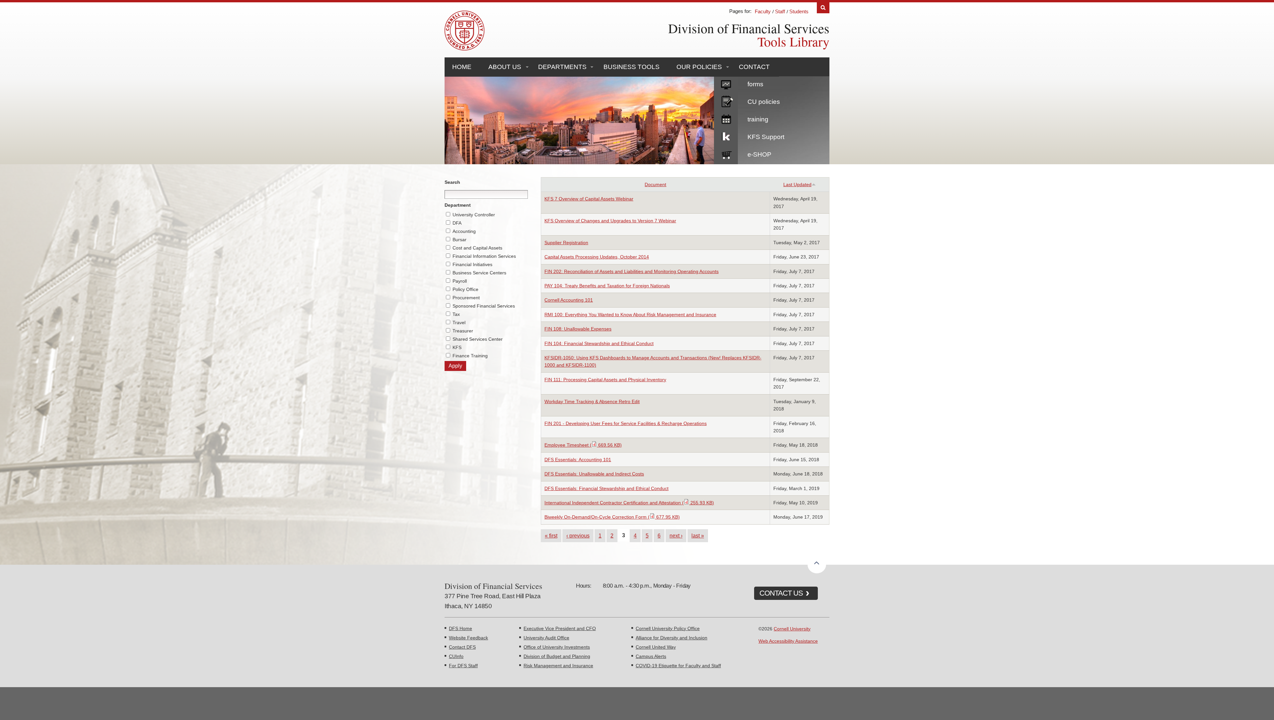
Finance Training (470, 355)
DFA (457, 223)
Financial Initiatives (472, 264)
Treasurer (463, 330)
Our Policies (699, 66)
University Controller (474, 214)
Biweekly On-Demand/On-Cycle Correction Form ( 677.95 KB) (612, 517)
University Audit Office (546, 637)
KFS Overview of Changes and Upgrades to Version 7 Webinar (610, 220)
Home (461, 66)
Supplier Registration (566, 242)
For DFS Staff (463, 665)
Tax (456, 314)
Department (458, 205)
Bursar (459, 239)
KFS (457, 347)
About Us (504, 66)
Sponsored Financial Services (484, 306)
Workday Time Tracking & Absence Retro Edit (592, 401)
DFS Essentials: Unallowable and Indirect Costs (594, 473)
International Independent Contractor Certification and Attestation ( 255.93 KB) (629, 502)
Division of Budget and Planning (557, 656)
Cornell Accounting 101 (568, 300)
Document (655, 184)
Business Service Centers (479, 272)
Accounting (464, 231)
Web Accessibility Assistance (788, 641)
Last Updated (797, 184)
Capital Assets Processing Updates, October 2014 (596, 256)
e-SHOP (759, 154)
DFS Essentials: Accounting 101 (577, 459)
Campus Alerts (651, 656)
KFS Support (765, 136)
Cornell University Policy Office (668, 628)
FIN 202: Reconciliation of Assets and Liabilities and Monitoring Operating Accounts (631, 271)
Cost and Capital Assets (477, 248)
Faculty (763, 11)
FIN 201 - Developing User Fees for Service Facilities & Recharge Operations (625, 423)
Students (799, 11)
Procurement (466, 297)
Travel (459, 322)
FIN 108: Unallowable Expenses (577, 328)
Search (823, 7)
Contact (754, 66)
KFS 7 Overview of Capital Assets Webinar (588, 198)
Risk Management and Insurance (558, 665)
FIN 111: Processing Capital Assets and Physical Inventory (605, 379)
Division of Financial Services (748, 28)
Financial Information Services (484, 256)
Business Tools (631, 66)
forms (755, 84)
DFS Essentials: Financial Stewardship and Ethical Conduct (606, 488)
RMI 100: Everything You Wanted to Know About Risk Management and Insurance (630, 314)
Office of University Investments (557, 647)
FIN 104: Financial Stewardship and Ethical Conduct (599, 343)
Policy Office (465, 289)
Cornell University (792, 628)
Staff (780, 11)
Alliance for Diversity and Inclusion (671, 637)
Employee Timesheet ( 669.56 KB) (583, 445)
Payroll (460, 281)
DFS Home (460, 628)
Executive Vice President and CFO (560, 628)
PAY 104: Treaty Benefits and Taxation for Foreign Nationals (607, 285)
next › (676, 536)
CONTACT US (781, 593)
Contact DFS (462, 647)
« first (551, 536)
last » (697, 536)
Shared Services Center (478, 339)
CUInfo (456, 656)
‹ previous (578, 536)
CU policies (763, 101)
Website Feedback (468, 637)
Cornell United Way (656, 647)
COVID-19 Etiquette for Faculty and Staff (678, 665)
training (757, 119)
